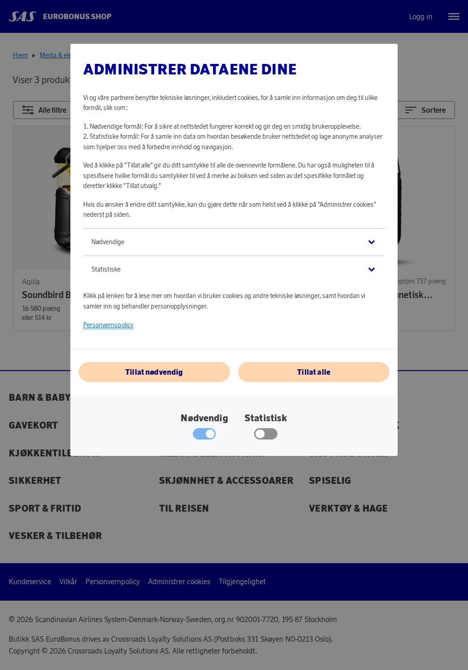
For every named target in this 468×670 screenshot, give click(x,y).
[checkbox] (265, 436)
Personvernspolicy (108, 325)
